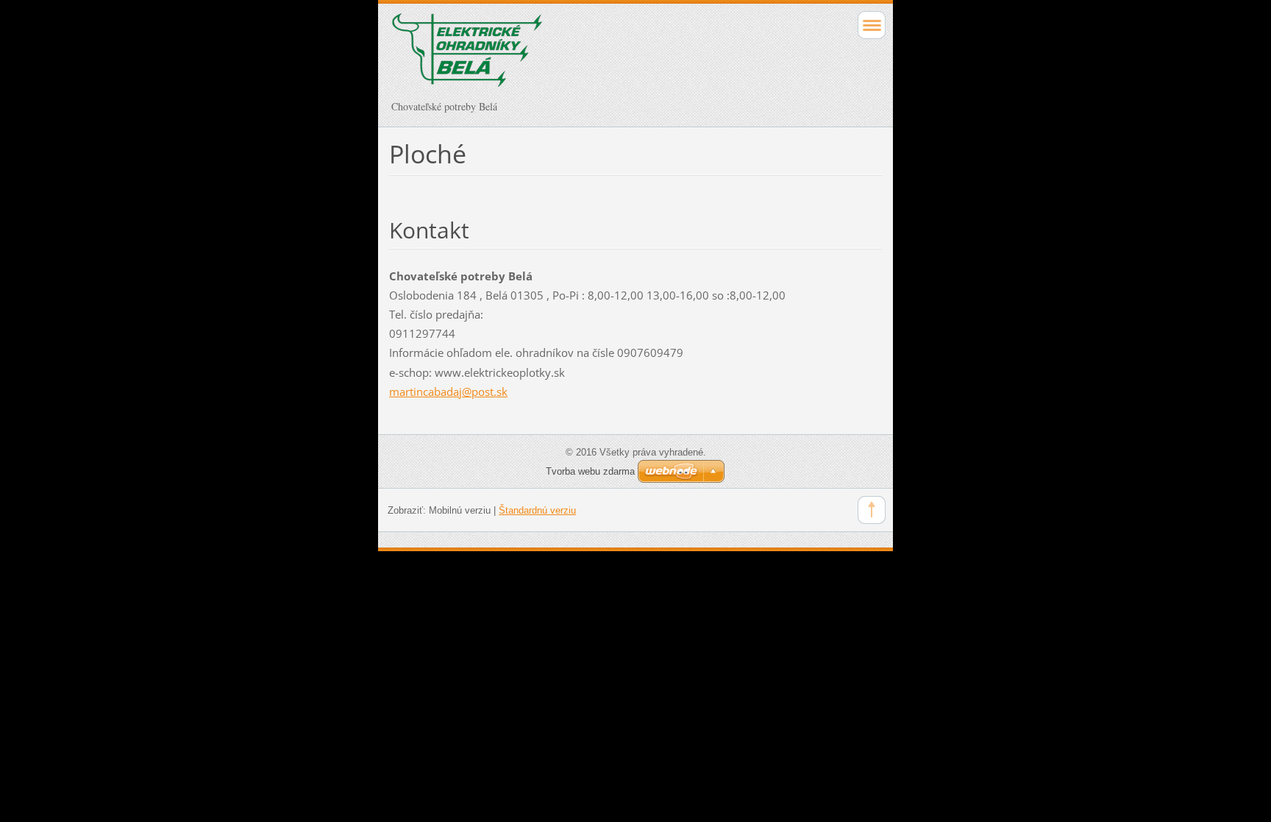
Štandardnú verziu (537, 510)
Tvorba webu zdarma (590, 471)
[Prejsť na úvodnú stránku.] (586, 56)
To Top (872, 510)
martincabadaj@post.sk (448, 391)
